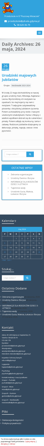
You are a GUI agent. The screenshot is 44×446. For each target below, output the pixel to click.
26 (39, 252)
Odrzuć (12, 444)
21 (10, 252)
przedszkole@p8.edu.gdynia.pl (24, 21)
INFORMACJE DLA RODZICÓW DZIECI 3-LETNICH (24, 183)
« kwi (4, 260)
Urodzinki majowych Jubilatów (19, 77)
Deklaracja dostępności (12, 420)
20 (5, 252)
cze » (9, 260)
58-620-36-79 (23, 24)
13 (5, 247)
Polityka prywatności (11, 423)
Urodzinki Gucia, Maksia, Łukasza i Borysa (22, 192)
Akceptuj (4, 444)
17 (28, 247)
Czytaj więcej (30, 441)
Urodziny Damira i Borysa (22, 178)
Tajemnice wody (18, 188)
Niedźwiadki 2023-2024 (21, 85)
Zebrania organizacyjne (21, 174)
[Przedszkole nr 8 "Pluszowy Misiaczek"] (22, 8)
